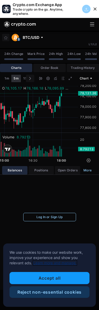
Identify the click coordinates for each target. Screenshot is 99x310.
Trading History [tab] (83, 68)
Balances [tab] (15, 170)
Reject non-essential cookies (49, 292)
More (87, 170)
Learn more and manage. (55, 263)
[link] (20, 24)
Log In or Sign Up (49, 217)
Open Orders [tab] (68, 170)
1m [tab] (6, 78)
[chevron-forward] (30, 78)
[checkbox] (6, 38)
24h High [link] (56, 54)
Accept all (50, 278)
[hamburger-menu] (92, 24)
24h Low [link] (74, 54)
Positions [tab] (41, 170)
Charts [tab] (16, 68)
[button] (41, 79)
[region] (49, 275)
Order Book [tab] (50, 68)
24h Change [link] (13, 54)
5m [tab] (15, 78)
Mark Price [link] (36, 54)
